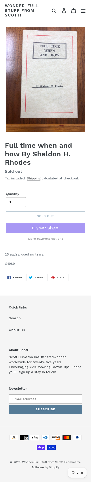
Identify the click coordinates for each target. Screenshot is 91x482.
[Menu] (83, 10)
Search (15, 318)
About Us (17, 330)
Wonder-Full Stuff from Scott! (22, 10)
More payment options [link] (45, 238)
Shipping (33, 178)
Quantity (12, 193)
